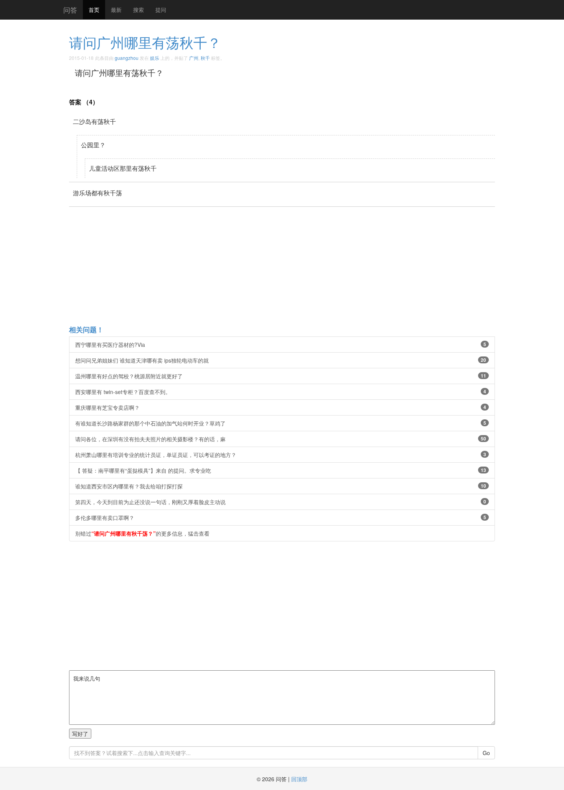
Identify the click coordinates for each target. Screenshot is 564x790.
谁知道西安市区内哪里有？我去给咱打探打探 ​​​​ (280, 486)
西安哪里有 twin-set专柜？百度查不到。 (280, 392)
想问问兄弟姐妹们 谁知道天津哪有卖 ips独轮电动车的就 (280, 360)
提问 (160, 9)
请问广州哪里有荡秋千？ (145, 42)
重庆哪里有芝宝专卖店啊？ (280, 407)
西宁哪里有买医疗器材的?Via (280, 344)
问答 (70, 10)
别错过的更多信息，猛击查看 (142, 533)
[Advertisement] (299, 265)
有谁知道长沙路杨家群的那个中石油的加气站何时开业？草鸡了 (280, 423)
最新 (116, 9)
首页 (94, 9)
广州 (193, 57)
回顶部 (299, 779)
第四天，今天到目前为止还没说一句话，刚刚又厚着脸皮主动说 (280, 502)
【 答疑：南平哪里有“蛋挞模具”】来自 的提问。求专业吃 (280, 470)
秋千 (205, 57)
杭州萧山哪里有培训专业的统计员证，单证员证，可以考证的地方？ (280, 454)
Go (486, 753)
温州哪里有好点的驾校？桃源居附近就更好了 (280, 376)
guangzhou (127, 57)
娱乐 (154, 57)
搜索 (138, 9)
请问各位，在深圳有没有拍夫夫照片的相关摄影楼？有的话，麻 (280, 439)
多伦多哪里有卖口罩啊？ (280, 517)
